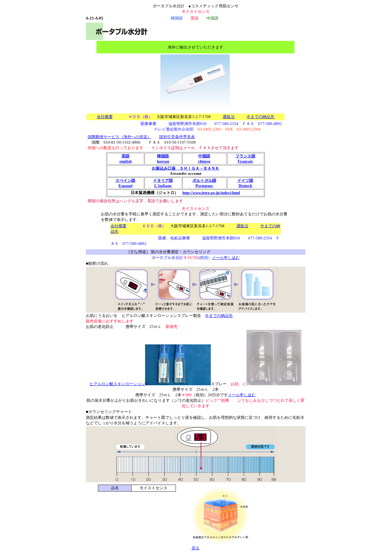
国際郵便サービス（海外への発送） (119, 137)
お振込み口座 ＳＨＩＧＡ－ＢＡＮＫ (185, 168)
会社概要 (105, 116)
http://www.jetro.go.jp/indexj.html (211, 192)
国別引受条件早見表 (177, 137)
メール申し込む (226, 257)
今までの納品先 (260, 116)
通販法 (229, 116)
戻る (195, 548)
